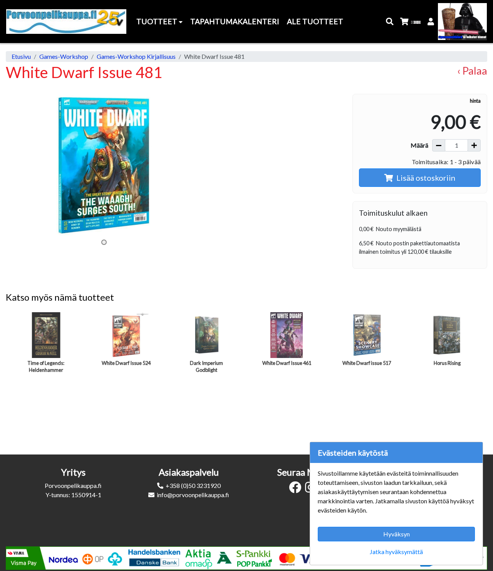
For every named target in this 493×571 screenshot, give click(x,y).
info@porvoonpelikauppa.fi (193, 494)
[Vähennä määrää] (439, 145)
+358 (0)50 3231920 (193, 485)
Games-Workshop (63, 56)
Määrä (419, 145)
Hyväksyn (396, 534)
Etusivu (21, 56)
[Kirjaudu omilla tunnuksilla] (431, 21)
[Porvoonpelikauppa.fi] (66, 21)
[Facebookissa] (297, 489)
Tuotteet (157, 21)
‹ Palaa (472, 70)
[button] (390, 21)
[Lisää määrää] (474, 145)
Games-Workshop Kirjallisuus (136, 56)
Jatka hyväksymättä (396, 551)
